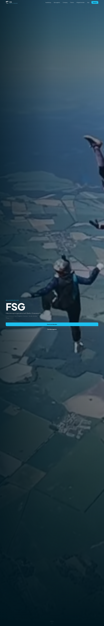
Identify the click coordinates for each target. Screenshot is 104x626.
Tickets (72, 2)
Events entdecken (52, 324)
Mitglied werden (81, 2)
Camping (65, 2)
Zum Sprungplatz (52, 329)
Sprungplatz (57, 2)
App (88, 2)
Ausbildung (48, 2)
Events (95, 2)
